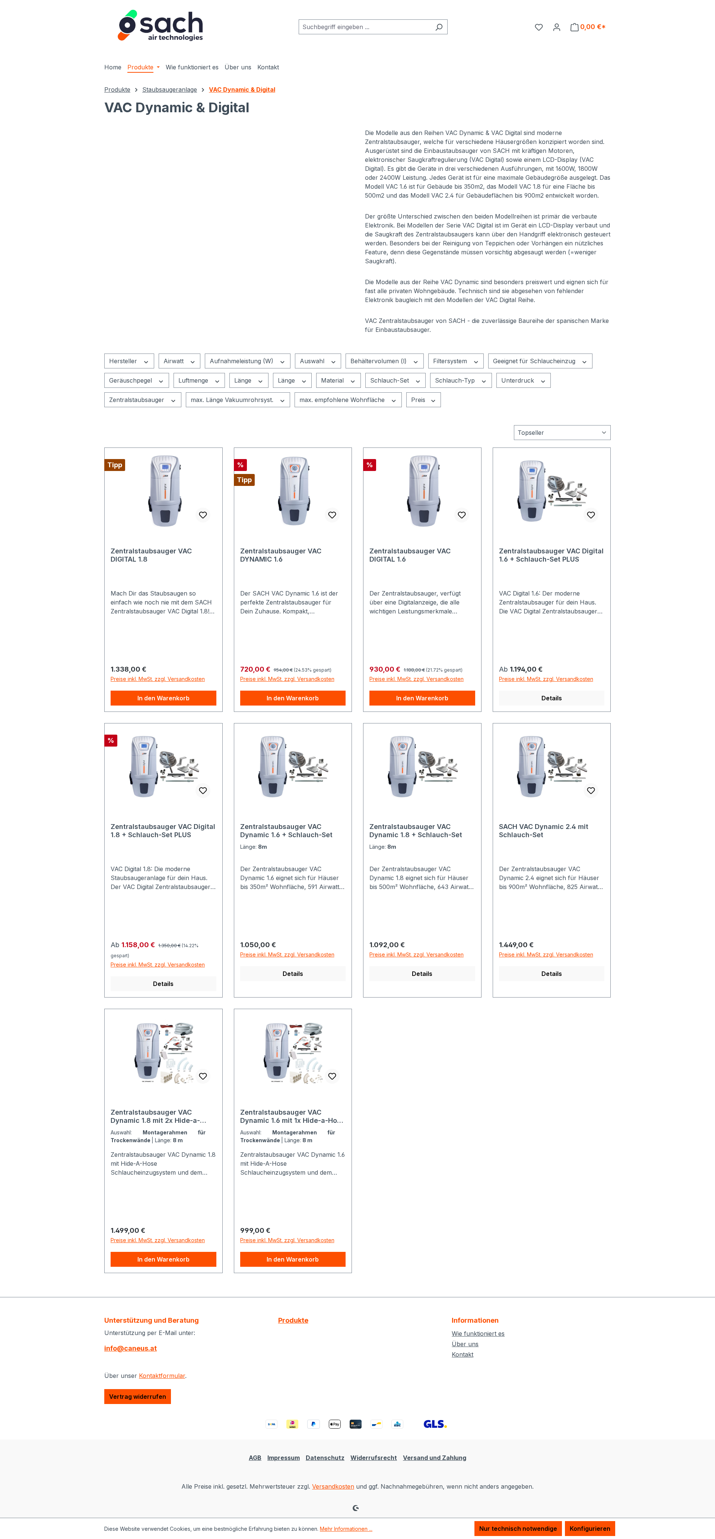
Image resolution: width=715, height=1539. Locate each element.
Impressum (283, 1457)
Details (551, 698)
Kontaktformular (162, 1375)
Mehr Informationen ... (346, 1529)
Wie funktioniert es (478, 1333)
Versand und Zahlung (434, 1457)
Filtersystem (451, 361)
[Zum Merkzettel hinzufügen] (203, 515)
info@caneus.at (130, 1348)
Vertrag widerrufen (137, 1396)
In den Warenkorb (163, 698)
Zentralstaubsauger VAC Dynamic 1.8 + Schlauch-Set (415, 831)
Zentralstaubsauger (137, 399)
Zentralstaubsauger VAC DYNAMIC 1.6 (280, 555)
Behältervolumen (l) (379, 361)
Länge (243, 380)
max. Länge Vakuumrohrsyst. (233, 399)
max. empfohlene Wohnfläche (343, 399)
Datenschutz (325, 1457)
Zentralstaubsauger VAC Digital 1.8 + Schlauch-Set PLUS (163, 831)
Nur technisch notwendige (518, 1528)
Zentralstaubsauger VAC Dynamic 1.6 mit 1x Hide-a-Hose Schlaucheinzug (292, 1116)
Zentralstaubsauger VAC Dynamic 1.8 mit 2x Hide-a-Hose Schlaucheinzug (155, 1116)
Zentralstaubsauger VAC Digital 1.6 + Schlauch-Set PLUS (551, 555)
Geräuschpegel (131, 380)
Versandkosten (333, 1486)
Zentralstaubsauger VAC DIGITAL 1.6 (410, 555)
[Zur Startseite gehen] (160, 25)
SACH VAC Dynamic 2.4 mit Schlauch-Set (543, 831)
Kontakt (462, 1354)
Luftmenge (194, 380)
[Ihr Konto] (557, 26)
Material (333, 380)
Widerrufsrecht (373, 1457)
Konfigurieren (590, 1528)
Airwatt (174, 361)
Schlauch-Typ (456, 380)
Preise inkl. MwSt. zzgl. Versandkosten (158, 679)
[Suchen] (439, 26)
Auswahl (313, 361)
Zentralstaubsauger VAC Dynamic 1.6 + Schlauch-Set (286, 831)
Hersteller (124, 361)
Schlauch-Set (390, 380)
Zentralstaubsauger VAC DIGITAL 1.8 (151, 555)
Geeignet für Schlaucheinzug (535, 361)
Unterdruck (518, 380)
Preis (419, 399)
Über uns (465, 1344)
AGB (255, 1457)
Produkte (293, 1320)
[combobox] (364, 26)
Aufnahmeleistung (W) (242, 361)
